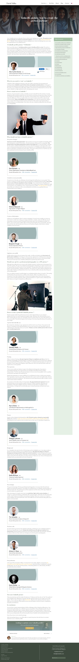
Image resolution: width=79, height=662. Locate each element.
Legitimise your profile (60, 54)
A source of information (61, 52)
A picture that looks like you (61, 59)
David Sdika (11, 3)
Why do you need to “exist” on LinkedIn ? (63, 44)
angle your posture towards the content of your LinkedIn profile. (32, 418)
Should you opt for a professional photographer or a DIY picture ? (63, 56)
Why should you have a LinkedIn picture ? (63, 47)
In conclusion (58, 74)
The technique (59, 67)
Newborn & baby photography (7, 652)
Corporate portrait (4, 645)
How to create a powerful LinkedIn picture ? (63, 57)
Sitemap (2, 654)
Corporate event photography (6, 648)
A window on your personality (62, 50)
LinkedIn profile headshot (39, 24)
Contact (67, 3)
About (57, 3)
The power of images (60, 49)
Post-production (59, 70)
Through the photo (42, 185)
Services (43, 3)
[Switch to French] (71, 3)
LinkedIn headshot (4, 644)
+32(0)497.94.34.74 (58, 651)
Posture (57, 64)
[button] (70, 39)
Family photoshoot (4, 649)
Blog (62, 3)
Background (58, 65)
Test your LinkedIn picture (61, 72)
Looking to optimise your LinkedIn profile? (63, 75)
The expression (59, 62)
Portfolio (51, 3)
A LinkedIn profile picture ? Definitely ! (63, 42)
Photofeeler (28, 599)
